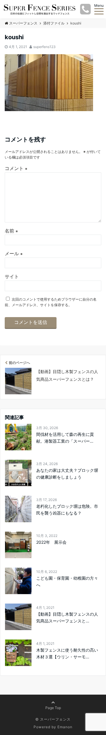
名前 (11, 231)
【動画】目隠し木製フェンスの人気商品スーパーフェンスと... (67, 617)
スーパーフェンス (23, 23)
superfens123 (44, 47)
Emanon (64, 727)
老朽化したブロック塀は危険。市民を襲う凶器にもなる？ (67, 509)
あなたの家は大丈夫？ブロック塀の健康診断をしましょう (67, 473)
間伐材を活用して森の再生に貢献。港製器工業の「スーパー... (65, 437)
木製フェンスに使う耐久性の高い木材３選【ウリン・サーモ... (67, 653)
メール (14, 253)
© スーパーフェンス (53, 719)
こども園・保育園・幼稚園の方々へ (67, 581)
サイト (12, 276)
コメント (16, 168)
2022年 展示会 (51, 542)
